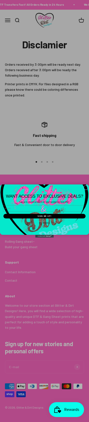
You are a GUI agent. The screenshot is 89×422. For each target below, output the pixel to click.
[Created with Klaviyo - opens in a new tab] (44, 236)
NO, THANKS (44, 223)
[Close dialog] (86, 188)
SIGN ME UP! (44, 216)
